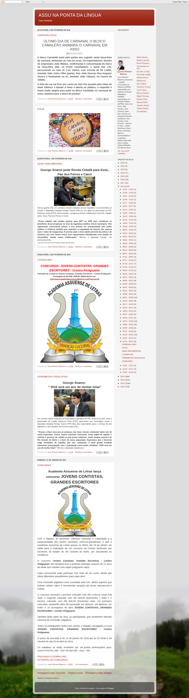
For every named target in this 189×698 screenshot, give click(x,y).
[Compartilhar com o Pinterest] (107, 99)
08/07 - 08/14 (128, 254)
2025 (122, 163)
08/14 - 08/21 (128, 250)
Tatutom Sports (143, 105)
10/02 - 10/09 (128, 226)
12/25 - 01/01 (128, 189)
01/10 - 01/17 (128, 369)
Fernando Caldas (144, 75)
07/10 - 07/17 (128, 264)
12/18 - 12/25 (128, 193)
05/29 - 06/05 (128, 284)
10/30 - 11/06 (128, 213)
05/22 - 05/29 (128, 287)
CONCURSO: (44, 465)
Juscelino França (144, 87)
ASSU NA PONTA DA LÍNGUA (70, 15)
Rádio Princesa (143, 96)
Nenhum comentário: (84, 99)
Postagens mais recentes (51, 673)
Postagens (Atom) (51, 678)
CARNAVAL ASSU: (47, 35)
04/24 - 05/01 (128, 301)
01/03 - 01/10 (128, 372)
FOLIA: (41, 109)
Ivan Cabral (141, 84)
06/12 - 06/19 (128, 277)
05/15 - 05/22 (128, 291)
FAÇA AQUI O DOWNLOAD (51, 656)
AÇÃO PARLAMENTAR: (49, 163)
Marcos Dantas (143, 93)
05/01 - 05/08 (128, 298)
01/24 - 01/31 (128, 365)
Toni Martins (142, 112)
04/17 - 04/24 (128, 304)
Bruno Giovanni (143, 63)
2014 (122, 380)
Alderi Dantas (142, 57)
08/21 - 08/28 (128, 247)
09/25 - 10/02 (128, 230)
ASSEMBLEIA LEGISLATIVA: (52, 376)
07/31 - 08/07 (128, 257)
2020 (122, 173)
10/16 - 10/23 (128, 220)
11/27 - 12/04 (128, 203)
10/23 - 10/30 (128, 216)
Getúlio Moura (142, 78)
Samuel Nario (142, 102)
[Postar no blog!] (100, 99)
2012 (122, 387)
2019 (122, 176)
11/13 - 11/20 (128, 210)
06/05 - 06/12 (128, 281)
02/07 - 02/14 (128, 338)
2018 (122, 180)
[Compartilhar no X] (102, 99)
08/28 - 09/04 (128, 243)
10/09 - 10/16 (128, 223)
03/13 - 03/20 (128, 321)
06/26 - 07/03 (128, 270)
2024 (122, 166)
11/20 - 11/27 (128, 206)
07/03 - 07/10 (128, 267)
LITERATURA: (44, 260)
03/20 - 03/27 (128, 318)
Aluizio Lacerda (143, 60)
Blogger (111, 688)
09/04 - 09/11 (128, 240)
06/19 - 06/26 (128, 274)
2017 (122, 183)
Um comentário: (82, 664)
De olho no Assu (143, 72)
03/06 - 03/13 (128, 324)
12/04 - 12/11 (128, 200)
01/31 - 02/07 (128, 341)
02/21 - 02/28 (128, 331)
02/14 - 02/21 (128, 335)
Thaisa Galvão (142, 108)
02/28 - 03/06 (128, 328)
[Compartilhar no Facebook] (105, 99)
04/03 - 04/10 (128, 311)
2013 (122, 383)
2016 (122, 186)
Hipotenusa (141, 81)
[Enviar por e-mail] (97, 99)
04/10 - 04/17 (128, 308)
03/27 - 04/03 (128, 314)
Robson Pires (142, 99)
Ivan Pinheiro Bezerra (126, 73)
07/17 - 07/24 (128, 260)
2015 (122, 377)
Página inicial (75, 673)
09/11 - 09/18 (128, 237)
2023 (122, 169)
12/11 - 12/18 (128, 196)
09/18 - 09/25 (128, 233)
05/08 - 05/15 (128, 294)
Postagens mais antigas (98, 673)
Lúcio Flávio (141, 90)
